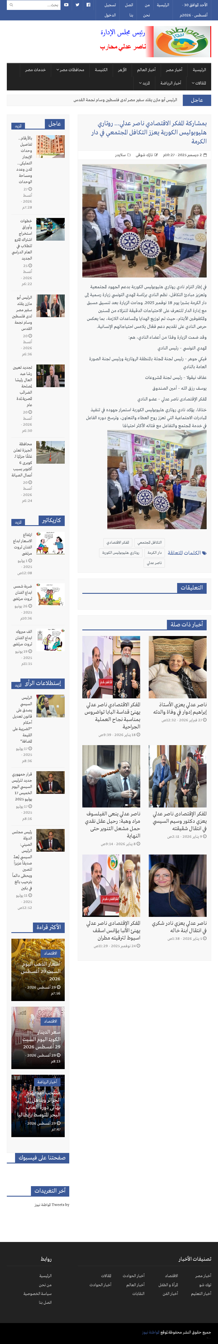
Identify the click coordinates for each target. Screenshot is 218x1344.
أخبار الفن (170, 1293)
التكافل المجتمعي (149, 542)
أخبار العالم (146, 70)
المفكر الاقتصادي (117, 542)
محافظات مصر (71, 70)
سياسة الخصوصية (38, 1293)
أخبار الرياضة (170, 83)
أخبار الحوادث (133, 1276)
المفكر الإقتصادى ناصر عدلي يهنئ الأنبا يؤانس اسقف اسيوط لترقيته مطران (113, 931)
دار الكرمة (155, 552)
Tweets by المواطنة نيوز (52, 1205)
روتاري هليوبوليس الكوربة (120, 552)
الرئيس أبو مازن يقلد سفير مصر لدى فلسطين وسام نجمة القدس (125, 100)
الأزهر (122, 70)
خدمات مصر (35, 70)
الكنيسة (101, 70)
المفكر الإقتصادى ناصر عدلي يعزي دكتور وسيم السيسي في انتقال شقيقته (180, 821)
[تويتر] (77, 5)
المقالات (200, 83)
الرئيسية (163, 5)
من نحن (146, 10)
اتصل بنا (129, 10)
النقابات (138, 1293)
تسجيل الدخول (110, 10)
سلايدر (120, 155)
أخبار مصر (174, 70)
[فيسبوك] (88, 5)
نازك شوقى (144, 155)
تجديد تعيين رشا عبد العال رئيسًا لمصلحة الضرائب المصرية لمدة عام (22, 386)
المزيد (146, 83)
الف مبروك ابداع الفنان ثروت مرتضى (22, 638)
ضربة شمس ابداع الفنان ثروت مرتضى (22, 592)
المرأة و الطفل (168, 1285)
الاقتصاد (50, 953)
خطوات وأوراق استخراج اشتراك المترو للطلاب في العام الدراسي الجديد (22, 240)
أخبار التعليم (201, 1293)
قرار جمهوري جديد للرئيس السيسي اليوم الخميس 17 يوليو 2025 (22, 787)
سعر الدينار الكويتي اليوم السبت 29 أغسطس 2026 (41, 1039)
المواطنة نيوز (151, 1332)
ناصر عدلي (154, 563)
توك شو (205, 1285)
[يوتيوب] (66, 5)
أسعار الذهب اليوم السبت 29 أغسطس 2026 (40, 971)
